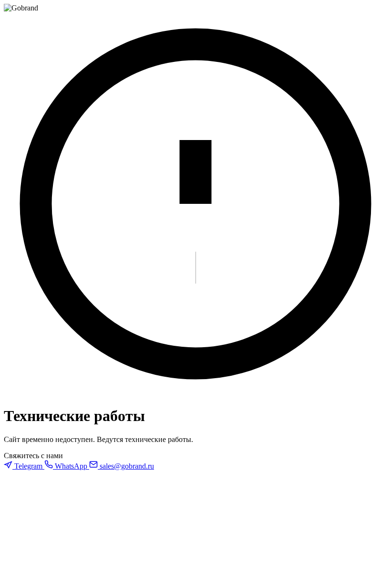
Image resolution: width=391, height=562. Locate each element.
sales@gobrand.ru (126, 466)
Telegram (28, 466)
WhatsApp (71, 466)
